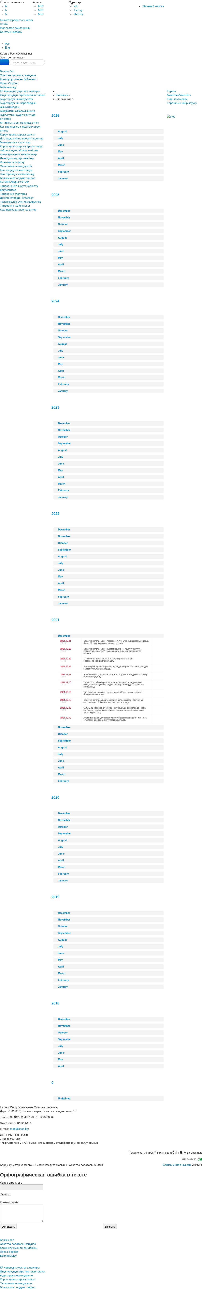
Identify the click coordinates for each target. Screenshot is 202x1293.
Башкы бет (7, 71)
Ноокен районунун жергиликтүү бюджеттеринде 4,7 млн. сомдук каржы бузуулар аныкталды (115, 667)
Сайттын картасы (11, 32)
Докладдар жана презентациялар (21, 138)
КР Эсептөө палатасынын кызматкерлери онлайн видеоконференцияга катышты (108, 659)
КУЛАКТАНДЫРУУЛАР (14, 182)
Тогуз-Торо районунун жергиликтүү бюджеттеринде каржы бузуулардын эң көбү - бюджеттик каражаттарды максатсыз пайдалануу (113, 684)
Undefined (64, 1098)
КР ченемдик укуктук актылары (20, 91)
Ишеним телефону (12, 162)
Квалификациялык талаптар (18, 209)
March (61, 165)
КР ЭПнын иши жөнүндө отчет (19, 122)
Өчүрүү (78, 14)
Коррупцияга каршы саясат (17, 134)
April (61, 158)
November (64, 217)
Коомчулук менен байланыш (18, 79)
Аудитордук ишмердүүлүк (16, 99)
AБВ (40, 6)
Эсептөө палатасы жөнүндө (18, 75)
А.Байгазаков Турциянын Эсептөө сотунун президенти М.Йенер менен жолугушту (115, 675)
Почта (4, 24)
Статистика (190, 1159)
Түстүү (78, 10)
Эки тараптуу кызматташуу (17, 174)
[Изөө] (4, 62)
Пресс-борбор (9, 83)
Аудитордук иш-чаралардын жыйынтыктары (18, 105)
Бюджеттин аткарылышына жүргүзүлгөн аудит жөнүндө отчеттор (17, 114)
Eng (7, 47)
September (64, 231)
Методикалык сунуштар (15, 142)
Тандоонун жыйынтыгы (15, 205)
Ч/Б (76, 6)
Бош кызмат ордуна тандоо (17, 178)
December (64, 211)
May (60, 151)
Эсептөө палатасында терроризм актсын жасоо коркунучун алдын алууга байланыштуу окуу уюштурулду (113, 700)
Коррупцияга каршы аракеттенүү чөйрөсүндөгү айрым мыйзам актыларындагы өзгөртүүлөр (21, 150)
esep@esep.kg (18, 1129)
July (60, 138)
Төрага (179, 95)
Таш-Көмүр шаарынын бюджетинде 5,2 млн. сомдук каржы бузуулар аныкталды (112, 693)
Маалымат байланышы (15, 28)
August (62, 131)
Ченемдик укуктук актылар (17, 158)
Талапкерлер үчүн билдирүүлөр (20, 201)
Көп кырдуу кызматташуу (16, 170)
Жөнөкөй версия (153, 6)
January (63, 178)
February (63, 171)
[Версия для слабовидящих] (0, 39)
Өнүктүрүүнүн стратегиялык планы (22, 95)
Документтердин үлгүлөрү (17, 197)
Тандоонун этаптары (13, 194)
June (61, 145)
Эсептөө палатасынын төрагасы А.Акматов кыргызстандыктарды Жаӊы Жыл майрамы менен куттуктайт (116, 641)
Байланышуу (8, 87)
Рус (7, 43)
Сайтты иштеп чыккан (177, 1165)
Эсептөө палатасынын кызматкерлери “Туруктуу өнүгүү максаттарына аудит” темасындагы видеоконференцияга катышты (112, 650)
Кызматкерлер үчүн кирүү (16, 20)
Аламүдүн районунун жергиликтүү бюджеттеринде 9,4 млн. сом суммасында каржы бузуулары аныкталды (115, 718)
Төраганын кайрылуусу (182, 103)
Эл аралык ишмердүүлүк (16, 166)
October (63, 224)
